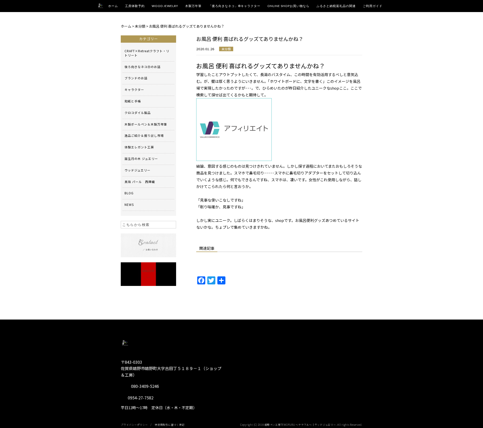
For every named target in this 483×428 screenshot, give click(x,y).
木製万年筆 (193, 6)
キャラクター (134, 89)
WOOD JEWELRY (165, 6)
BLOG (129, 193)
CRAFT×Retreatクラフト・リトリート (147, 53)
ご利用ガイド (372, 6)
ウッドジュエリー (137, 170)
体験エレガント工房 (139, 147)
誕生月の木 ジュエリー (141, 158)
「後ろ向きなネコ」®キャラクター (234, 6)
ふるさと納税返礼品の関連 (336, 6)
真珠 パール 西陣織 (140, 181)
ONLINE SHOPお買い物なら (288, 6)
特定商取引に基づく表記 (169, 424)
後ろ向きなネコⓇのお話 (142, 67)
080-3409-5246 (145, 386)
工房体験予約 (135, 6)
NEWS (129, 204)
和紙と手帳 (133, 101)
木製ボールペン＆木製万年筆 (146, 124)
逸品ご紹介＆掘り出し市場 (144, 135)
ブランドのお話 (136, 78)
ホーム (113, 6)
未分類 (226, 49)
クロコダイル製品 (138, 112)
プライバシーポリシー (134, 424)
